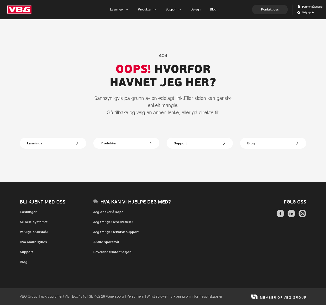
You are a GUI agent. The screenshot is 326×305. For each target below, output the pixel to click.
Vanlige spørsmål (34, 232)
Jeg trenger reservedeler (113, 222)
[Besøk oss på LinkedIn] (291, 216)
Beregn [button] (195, 9)
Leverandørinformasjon (112, 252)
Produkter (108, 143)
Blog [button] (213, 9)
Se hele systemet (33, 222)
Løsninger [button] (117, 9)
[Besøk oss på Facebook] (280, 216)
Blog (251, 143)
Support (180, 143)
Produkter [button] (144, 9)
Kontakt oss (270, 9)
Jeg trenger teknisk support (116, 232)
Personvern (135, 296)
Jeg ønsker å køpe (108, 212)
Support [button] (171, 9)
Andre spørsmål (106, 242)
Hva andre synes (33, 242)
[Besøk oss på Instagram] (302, 216)
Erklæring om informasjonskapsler (196, 296)
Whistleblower (157, 296)
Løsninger (35, 143)
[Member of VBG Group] (278, 296)
